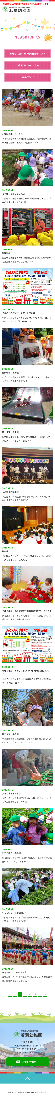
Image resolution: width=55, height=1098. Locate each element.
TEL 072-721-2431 (27, 1049)
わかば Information (27, 65)
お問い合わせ (29, 1061)
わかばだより (27, 77)
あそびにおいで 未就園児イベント (27, 53)
